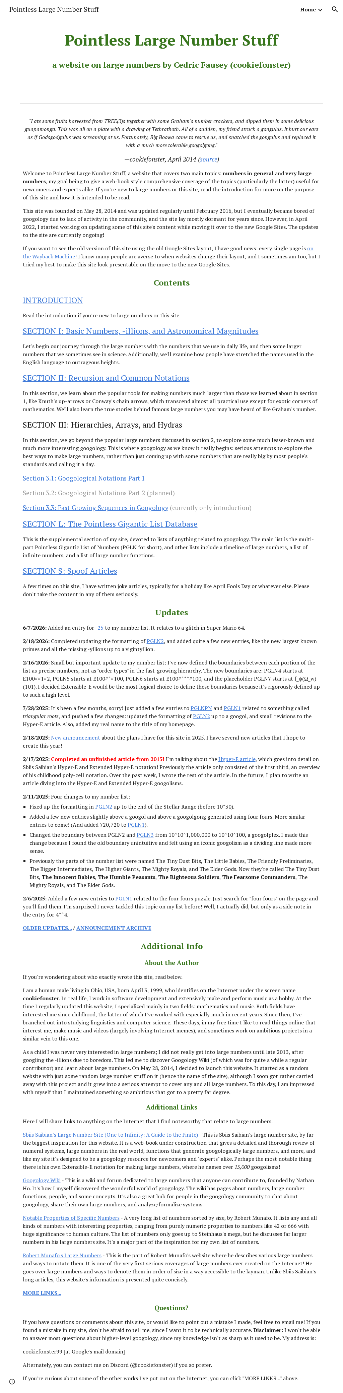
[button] (335, 9)
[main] (171, 50)
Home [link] (308, 9)
